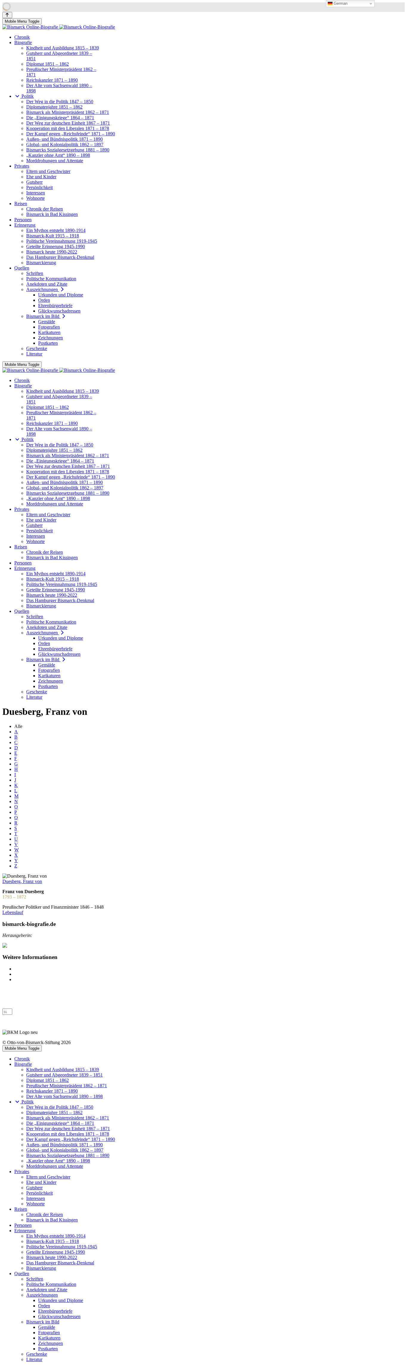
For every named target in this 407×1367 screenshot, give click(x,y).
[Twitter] (5, 1000)
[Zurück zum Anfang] (7, 15)
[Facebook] (5, 995)
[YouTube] (5, 1005)
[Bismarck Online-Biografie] (58, 27)
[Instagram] (5, 989)
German (340, 3)
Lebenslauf (12, 912)
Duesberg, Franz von (22, 881)
